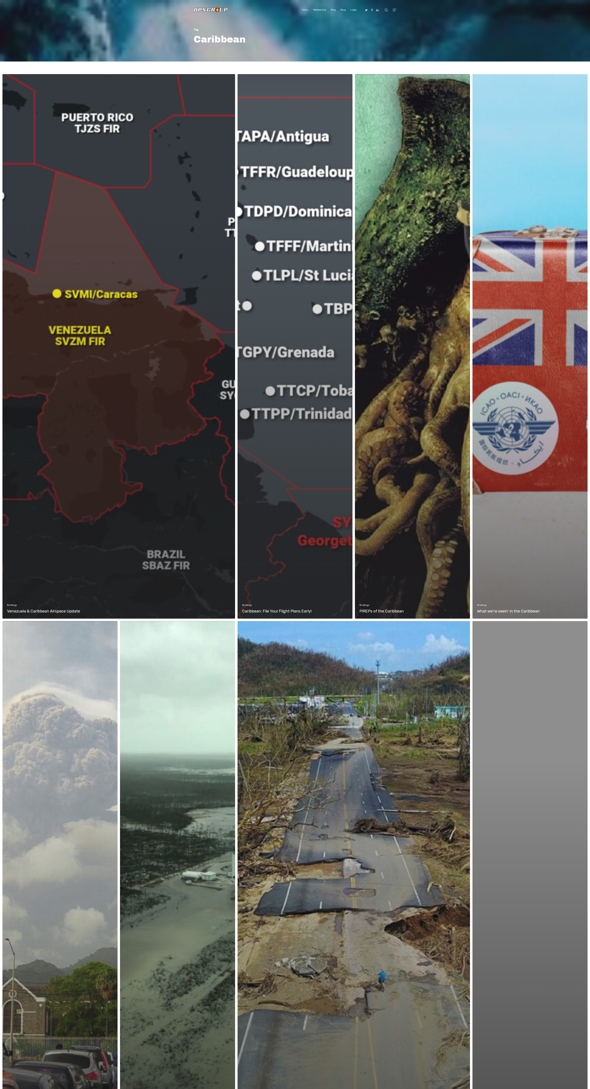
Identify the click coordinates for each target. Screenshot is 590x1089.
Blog (333, 10)
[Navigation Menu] (394, 10)
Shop (343, 10)
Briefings (12, 605)
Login (353, 10)
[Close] (586, 1015)
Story (305, 10)
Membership (319, 10)
